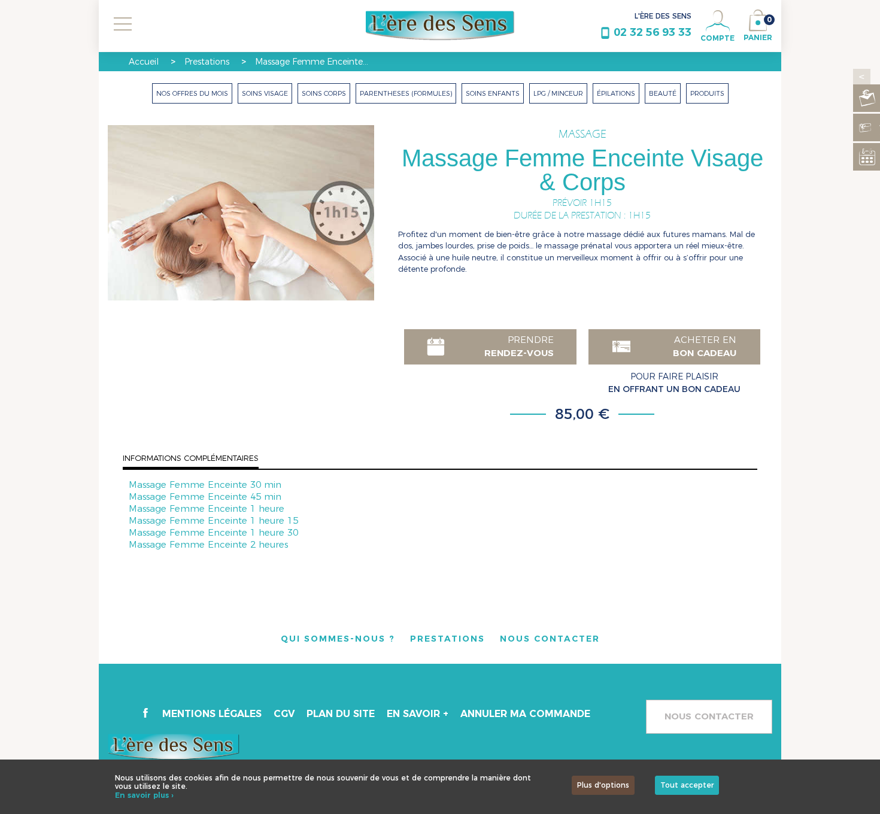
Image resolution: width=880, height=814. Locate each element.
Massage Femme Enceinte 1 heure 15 (213, 520)
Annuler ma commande (525, 713)
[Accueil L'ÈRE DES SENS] (440, 26)
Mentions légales (212, 713)
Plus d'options (603, 784)
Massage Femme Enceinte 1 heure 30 (213, 532)
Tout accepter (687, 784)
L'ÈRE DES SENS (663, 15)
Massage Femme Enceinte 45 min (205, 496)
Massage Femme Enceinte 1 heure (206, 508)
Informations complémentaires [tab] (191, 458)
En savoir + (417, 713)
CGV (284, 713)
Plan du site (341, 713)
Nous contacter (709, 716)
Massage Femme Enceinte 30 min (205, 484)
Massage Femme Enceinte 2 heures (208, 544)
